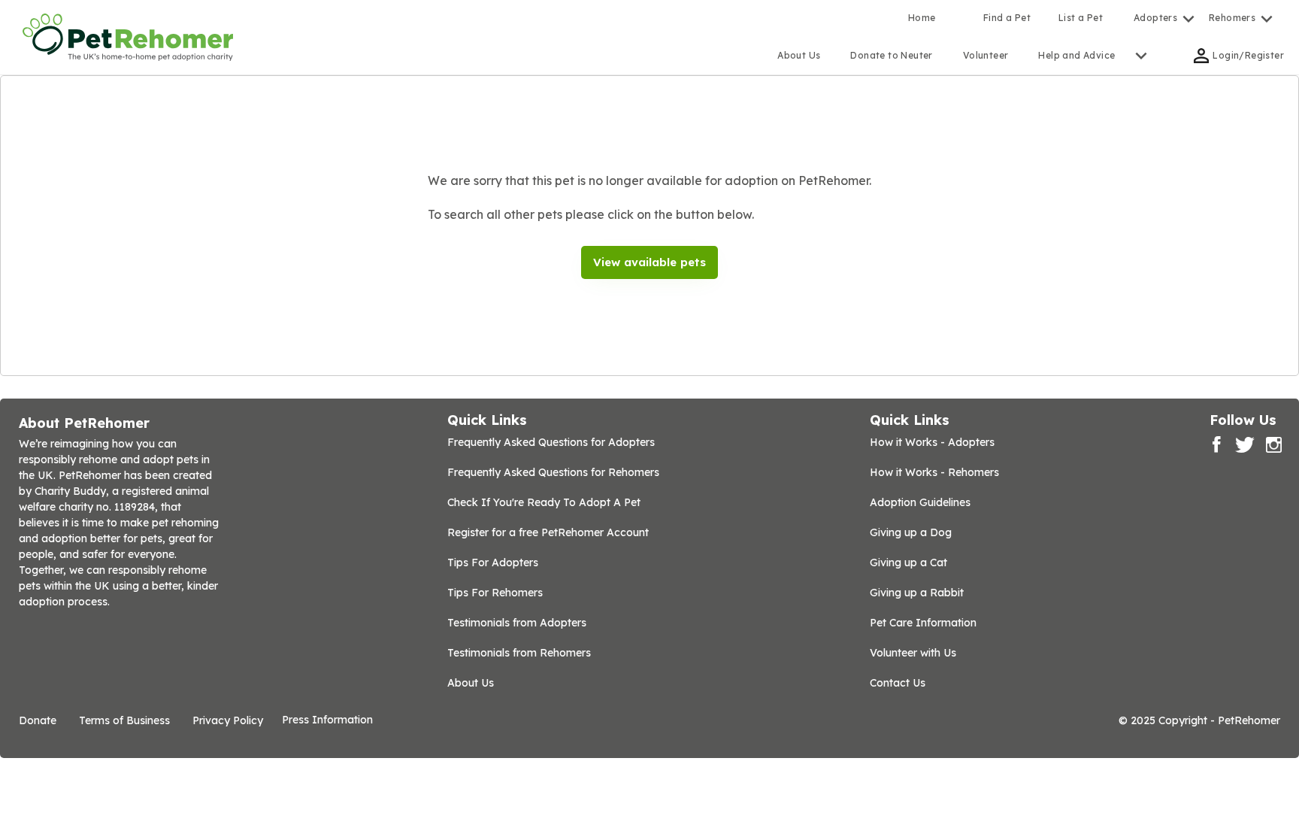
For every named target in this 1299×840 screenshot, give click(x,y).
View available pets (649, 262)
